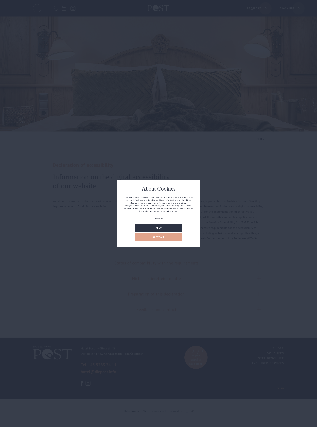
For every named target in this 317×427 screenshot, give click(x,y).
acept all (158, 237)
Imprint (175, 211)
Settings (159, 218)
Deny (158, 228)
